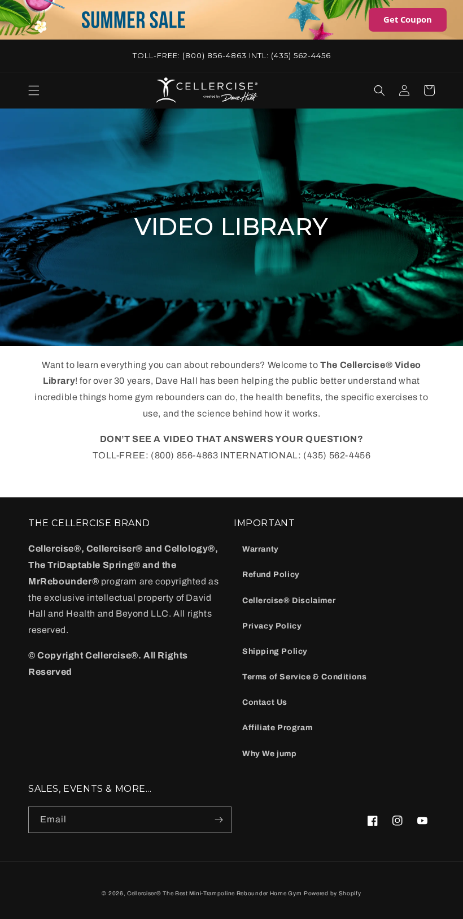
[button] (33, 90)
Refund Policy (271, 574)
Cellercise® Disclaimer (288, 600)
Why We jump (269, 753)
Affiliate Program (277, 727)
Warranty (260, 549)
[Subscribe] (218, 820)
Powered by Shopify (332, 893)
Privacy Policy (272, 626)
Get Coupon (407, 19)
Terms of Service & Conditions (304, 677)
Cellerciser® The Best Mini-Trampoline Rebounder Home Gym (214, 893)
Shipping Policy (275, 651)
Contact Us (264, 702)
